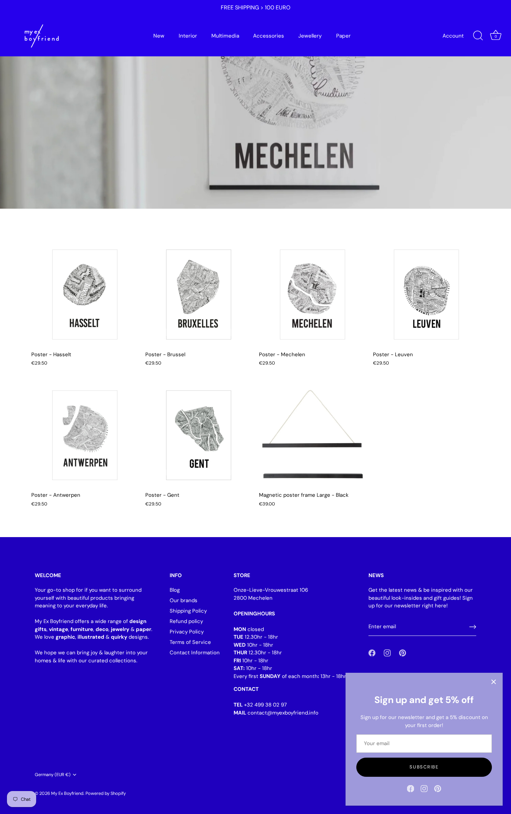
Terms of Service (190, 642)
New (158, 35)
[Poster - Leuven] (426, 293)
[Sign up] (472, 626)
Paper (343, 35)
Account (453, 35)
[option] (255, 104)
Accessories (268, 35)
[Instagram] (424, 788)
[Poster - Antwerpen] (84, 434)
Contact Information (195, 652)
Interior (188, 35)
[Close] (493, 681)
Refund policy (186, 621)
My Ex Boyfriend (67, 793)
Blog (175, 589)
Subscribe (423, 767)
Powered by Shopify (106, 793)
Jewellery (310, 35)
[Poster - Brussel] (198, 293)
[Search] (478, 35)
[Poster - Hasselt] (84, 293)
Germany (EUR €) (53, 774)
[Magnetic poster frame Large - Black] (312, 434)
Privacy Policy (187, 631)
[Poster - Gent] (198, 434)
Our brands (183, 600)
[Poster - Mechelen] (312, 293)
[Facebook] (410, 788)
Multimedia (225, 35)
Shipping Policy (188, 610)
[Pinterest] (437, 788)
